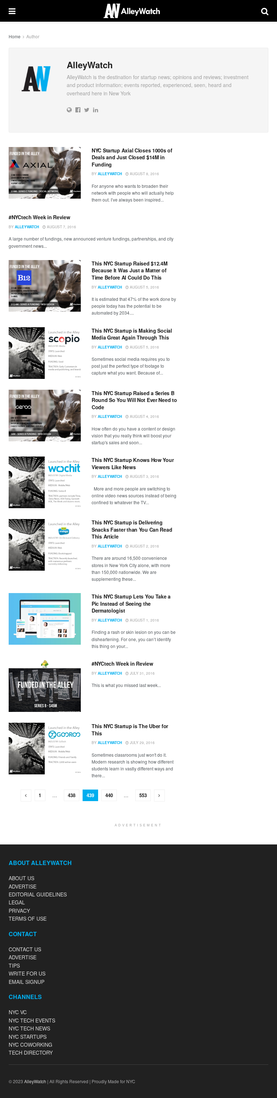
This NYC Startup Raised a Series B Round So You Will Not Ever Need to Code (134, 400)
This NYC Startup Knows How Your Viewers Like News (132, 463)
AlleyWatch (110, 173)
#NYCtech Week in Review (39, 217)
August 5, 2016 (144, 287)
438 (71, 795)
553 (143, 795)
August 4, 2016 (144, 416)
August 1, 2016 (144, 620)
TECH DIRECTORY (31, 1052)
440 (109, 795)
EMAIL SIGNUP (26, 981)
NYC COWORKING (30, 1044)
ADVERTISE (22, 886)
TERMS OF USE (28, 918)
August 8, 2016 (144, 173)
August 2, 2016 (144, 546)
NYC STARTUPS (28, 1036)
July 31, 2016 (142, 673)
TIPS (14, 965)
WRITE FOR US (27, 973)
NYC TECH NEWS (29, 1028)
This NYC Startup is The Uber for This (130, 729)
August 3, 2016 (144, 476)
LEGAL (17, 902)
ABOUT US (21, 878)
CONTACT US (25, 949)
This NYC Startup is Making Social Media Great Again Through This (132, 334)
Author (32, 36)
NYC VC (18, 1012)
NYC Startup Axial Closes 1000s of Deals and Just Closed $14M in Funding (132, 157)
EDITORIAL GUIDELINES (38, 894)
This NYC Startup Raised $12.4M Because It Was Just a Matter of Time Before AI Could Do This (130, 270)
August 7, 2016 (61, 226)
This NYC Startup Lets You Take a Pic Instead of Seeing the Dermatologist (131, 603)
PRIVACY (19, 910)
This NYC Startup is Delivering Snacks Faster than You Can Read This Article (132, 529)
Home (15, 36)
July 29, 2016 (142, 742)
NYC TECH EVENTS (32, 1020)
